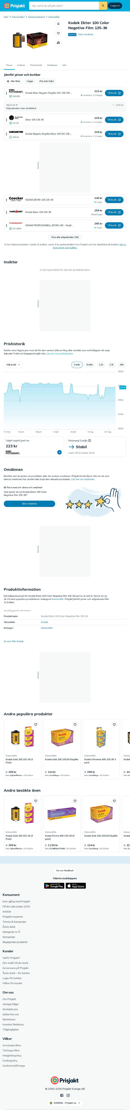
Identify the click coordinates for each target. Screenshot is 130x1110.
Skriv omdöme (85, 34)
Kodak (44, 622)
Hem (6, 17)
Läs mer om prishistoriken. (60, 353)
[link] (22, 749)
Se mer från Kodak (13, 641)
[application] (65, 402)
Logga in (115, 5)
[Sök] (103, 6)
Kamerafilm (54, 17)
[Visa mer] (6, 93)
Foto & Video (18, 17)
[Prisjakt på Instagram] (68, 1095)
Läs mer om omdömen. (83, 479)
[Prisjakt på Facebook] (62, 1095)
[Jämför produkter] (58, 42)
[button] (58, 23)
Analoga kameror (36, 17)
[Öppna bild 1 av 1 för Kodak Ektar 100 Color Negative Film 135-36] (29, 40)
